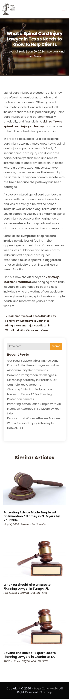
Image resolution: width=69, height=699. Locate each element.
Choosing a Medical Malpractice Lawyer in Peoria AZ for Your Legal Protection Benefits (30, 394)
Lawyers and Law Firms (35, 524)
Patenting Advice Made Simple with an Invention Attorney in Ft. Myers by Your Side (34, 409)
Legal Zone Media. (46, 688)
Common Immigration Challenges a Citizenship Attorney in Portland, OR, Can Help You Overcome (32, 380)
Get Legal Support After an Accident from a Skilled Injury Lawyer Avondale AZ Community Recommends (33, 365)
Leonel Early (17, 51)
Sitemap (46, 692)
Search (56, 346)
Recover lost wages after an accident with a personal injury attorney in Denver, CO (34, 423)
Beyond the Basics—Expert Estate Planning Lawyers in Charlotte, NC (30, 655)
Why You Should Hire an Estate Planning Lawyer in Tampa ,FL (27, 587)
